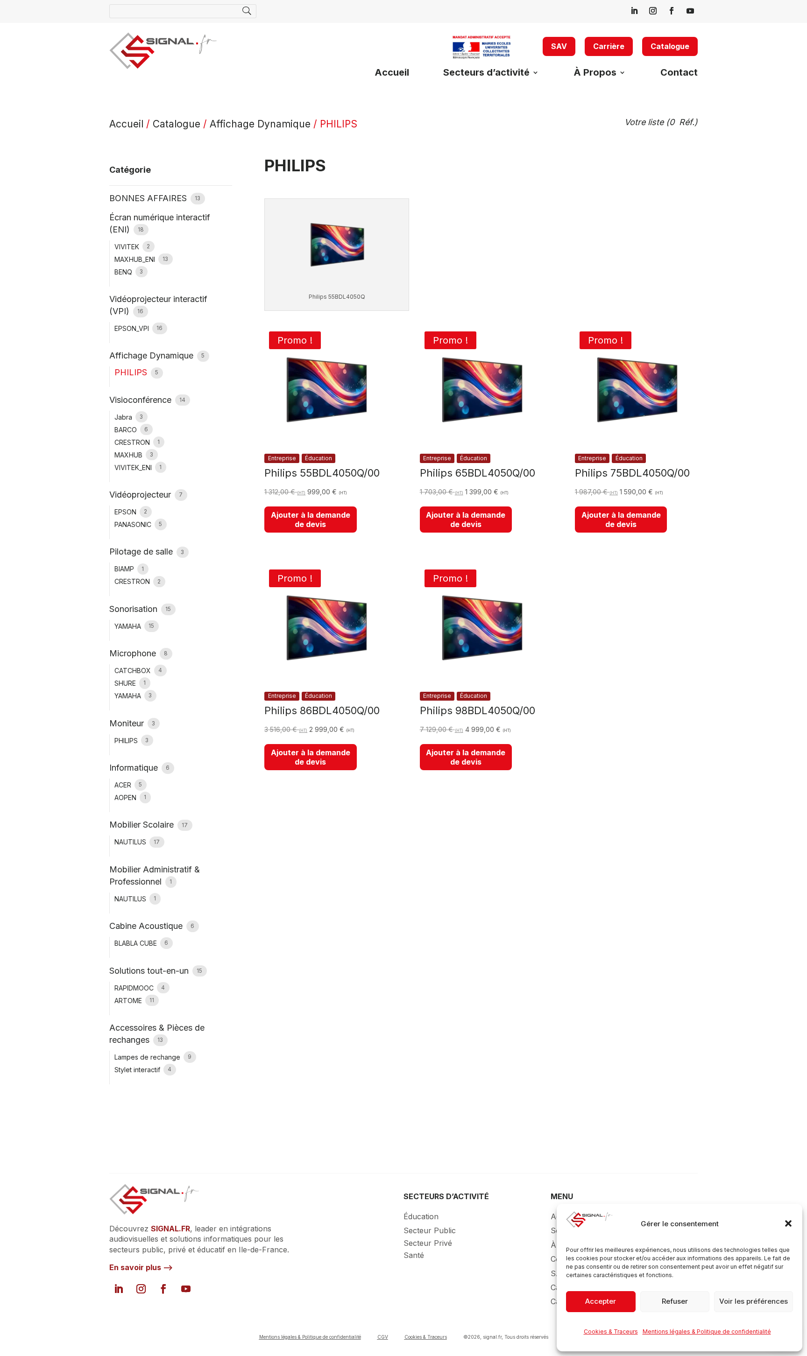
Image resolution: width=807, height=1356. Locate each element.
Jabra (124, 417)
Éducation (421, 1216)
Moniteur (127, 723)
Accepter (600, 1301)
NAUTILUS (131, 842)
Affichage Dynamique (260, 124)
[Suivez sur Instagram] (652, 10)
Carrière (608, 46)
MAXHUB (129, 455)
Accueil (392, 73)
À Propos (594, 73)
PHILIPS (127, 741)
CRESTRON (133, 442)
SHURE (126, 683)
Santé (414, 1255)
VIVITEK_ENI (134, 467)
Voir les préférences (753, 1301)
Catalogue (670, 46)
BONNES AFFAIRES (149, 198)
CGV (382, 1337)
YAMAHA (128, 626)
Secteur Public (430, 1230)
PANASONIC (133, 524)
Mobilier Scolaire (142, 824)
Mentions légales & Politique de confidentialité (707, 1331)
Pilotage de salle (142, 551)
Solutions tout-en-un (150, 971)
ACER (123, 785)
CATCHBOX (133, 670)
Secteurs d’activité (486, 73)
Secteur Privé (428, 1243)
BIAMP (125, 569)
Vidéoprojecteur (141, 494)
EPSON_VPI (132, 328)
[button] (788, 1223)
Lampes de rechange (148, 1057)
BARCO (126, 430)
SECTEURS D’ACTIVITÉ (446, 1196)
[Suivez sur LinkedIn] (634, 10)
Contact (679, 73)
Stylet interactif (138, 1070)
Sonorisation (134, 609)
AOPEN (126, 797)
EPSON (126, 512)
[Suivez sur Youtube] (690, 10)
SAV (559, 46)
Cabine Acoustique (147, 926)
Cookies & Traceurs (611, 1331)
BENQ (124, 272)
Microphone (133, 653)
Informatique (134, 768)
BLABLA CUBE (136, 943)
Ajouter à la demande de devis (310, 519)
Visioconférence (141, 400)
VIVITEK (127, 247)
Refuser (675, 1301)
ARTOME (129, 1001)
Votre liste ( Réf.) (661, 122)
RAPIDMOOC (135, 988)
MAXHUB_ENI (135, 259)
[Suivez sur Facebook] (671, 10)
